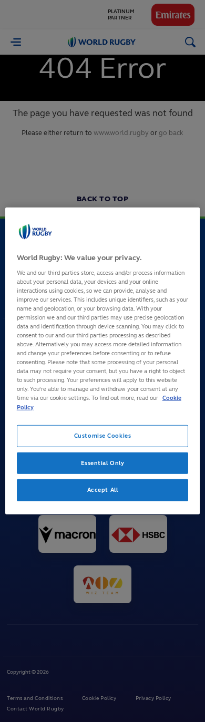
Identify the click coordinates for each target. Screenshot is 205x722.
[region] (102, 361)
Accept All (102, 489)
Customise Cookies (102, 435)
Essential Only (103, 462)
